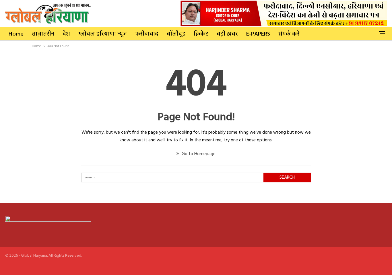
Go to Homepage (198, 154)
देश (66, 34)
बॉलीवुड (176, 34)
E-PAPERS (258, 34)
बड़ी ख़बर (227, 34)
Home (16, 34)
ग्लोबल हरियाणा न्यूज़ (102, 34)
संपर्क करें (289, 34)
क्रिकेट (201, 34)
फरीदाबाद (146, 34)
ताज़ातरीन (43, 34)
